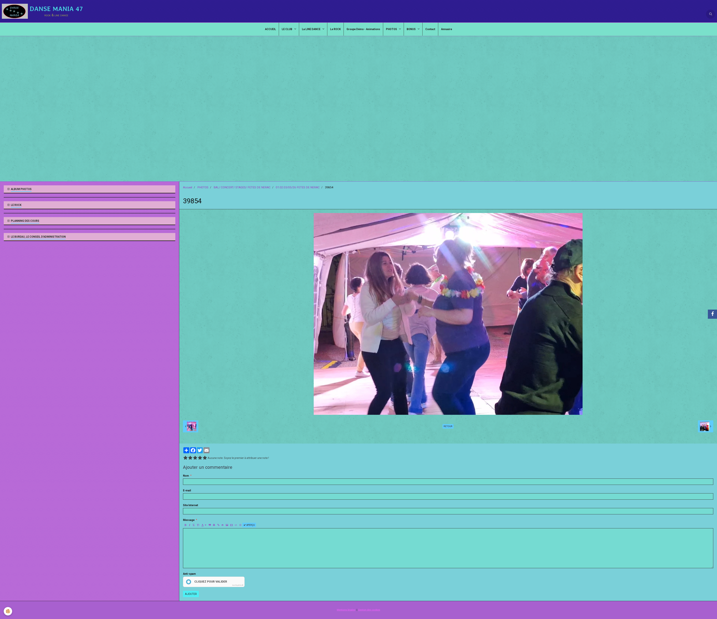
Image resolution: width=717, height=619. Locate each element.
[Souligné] (194, 525)
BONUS (411, 29)
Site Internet (190, 505)
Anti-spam (189, 573)
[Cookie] (8, 611)
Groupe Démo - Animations (363, 29)
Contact (430, 29)
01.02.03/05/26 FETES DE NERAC (298, 187)
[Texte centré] (214, 525)
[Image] (227, 525)
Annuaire (446, 29)
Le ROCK (335, 29)
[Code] (236, 525)
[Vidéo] (231, 525)
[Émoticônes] (240, 525)
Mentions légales (346, 609)
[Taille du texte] (198, 525)
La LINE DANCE (311, 29)
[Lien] (218, 525)
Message (189, 519)
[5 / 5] (205, 458)
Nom (186, 475)
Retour (448, 426)
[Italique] (189, 525)
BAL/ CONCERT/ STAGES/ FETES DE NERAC (242, 187)
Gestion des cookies (369, 609)
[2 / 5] (190, 458)
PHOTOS (392, 29)
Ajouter (191, 593)
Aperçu (250, 525)
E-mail (187, 490)
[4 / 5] (200, 458)
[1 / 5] (185, 458)
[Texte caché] (222, 525)
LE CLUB (287, 29)
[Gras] (185, 525)
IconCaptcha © (237, 585)
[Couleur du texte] (203, 525)
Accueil (187, 187)
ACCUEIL (270, 29)
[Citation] (209, 525)
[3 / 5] (195, 458)
